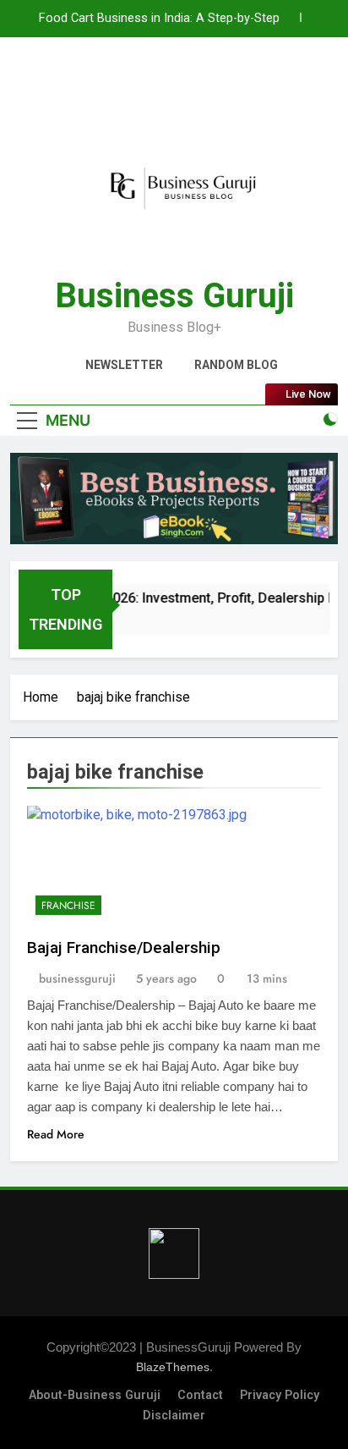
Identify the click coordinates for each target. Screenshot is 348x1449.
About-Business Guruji (94, 1395)
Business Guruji (174, 296)
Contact (200, 1395)
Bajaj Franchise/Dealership (123, 947)
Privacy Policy (279, 1395)
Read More (55, 1134)
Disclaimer (174, 1415)
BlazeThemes (172, 1367)
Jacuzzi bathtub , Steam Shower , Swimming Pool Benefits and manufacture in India (156, 30)
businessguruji (77, 978)
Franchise (68, 905)
